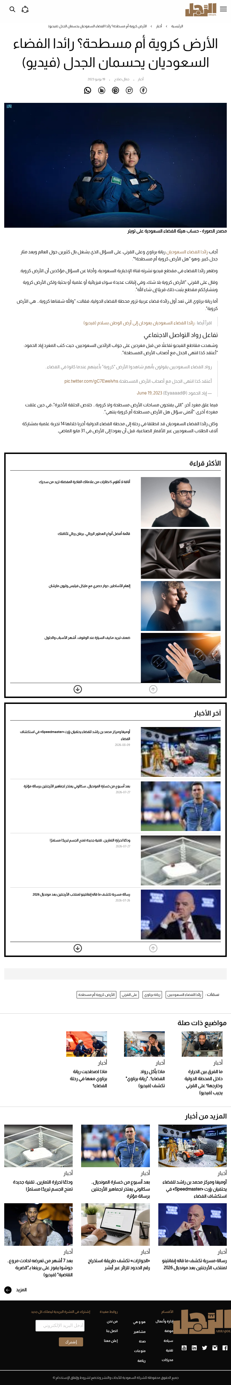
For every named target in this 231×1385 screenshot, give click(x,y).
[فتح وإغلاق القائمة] (223, 9)
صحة (142, 1341)
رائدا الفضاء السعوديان (187, 251)
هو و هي (139, 1322)
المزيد (21, 1289)
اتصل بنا (112, 1331)
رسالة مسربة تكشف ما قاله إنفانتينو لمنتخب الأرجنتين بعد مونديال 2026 (81, 894)
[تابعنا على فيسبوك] (225, 1348)
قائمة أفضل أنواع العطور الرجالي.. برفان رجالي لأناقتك (94, 534)
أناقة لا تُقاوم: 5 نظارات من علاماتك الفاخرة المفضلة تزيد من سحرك (84, 482)
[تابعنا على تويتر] (204, 1348)
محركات (167, 1360)
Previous (153, 689)
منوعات (139, 1351)
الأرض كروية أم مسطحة (96, 994)
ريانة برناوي (152, 994)
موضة (169, 1331)
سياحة (168, 1341)
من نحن (112, 1321)
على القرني (129, 994)
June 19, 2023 (149, 393)
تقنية (169, 1350)
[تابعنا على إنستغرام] (214, 1348)
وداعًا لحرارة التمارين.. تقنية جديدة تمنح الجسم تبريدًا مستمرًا (90, 840)
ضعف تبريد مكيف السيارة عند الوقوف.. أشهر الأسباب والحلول (87, 638)
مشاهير (139, 1332)
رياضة (141, 1361)
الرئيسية (177, 26)
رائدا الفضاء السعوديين (184, 994)
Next (77, 689)
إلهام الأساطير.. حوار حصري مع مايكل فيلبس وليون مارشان (89, 586)
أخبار (159, 26)
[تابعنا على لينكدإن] (194, 1348)
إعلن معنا (111, 1341)
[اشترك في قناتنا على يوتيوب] (184, 1348)
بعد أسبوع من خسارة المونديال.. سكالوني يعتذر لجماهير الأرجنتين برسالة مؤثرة (77, 786)
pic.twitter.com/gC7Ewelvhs (91, 381)
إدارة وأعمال (164, 1321)
